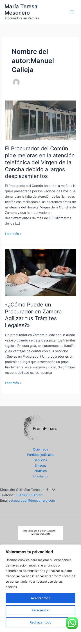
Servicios (40, 460)
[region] (40, 588)
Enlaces (41, 466)
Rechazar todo (40, 622)
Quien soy (40, 449)
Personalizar (41, 610)
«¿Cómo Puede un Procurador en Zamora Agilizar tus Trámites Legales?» (33, 314)
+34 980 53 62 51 (29, 495)
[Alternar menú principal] (71, 12)
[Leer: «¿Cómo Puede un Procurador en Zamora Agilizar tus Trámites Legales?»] (40, 273)
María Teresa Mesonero (21, 9)
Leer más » (13, 234)
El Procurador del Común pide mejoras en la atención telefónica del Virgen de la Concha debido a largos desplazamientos (40, 162)
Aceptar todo (40, 598)
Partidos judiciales (40, 455)
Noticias (40, 471)
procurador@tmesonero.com (33, 501)
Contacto (40, 476)
